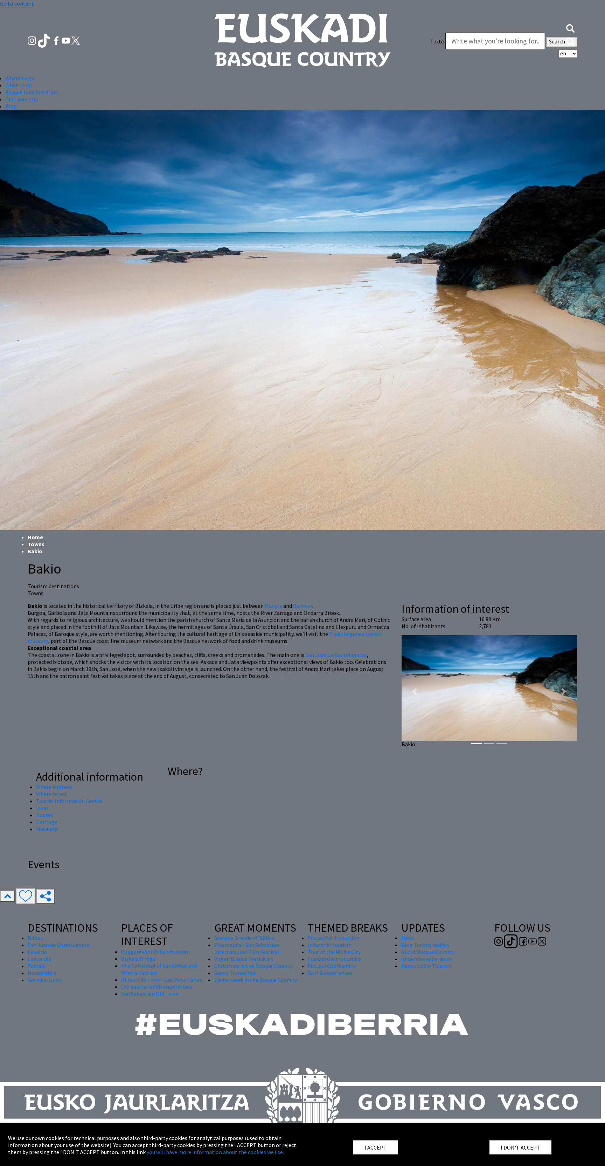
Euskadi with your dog (334, 937)
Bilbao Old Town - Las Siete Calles (161, 979)
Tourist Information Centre (69, 800)
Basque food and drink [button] (31, 92)
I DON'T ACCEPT (520, 1147)
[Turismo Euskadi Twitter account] (75, 39)
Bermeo (302, 605)
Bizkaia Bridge (138, 958)
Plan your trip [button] (21, 99)
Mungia (273, 605)
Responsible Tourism (426, 965)
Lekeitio (37, 951)
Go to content (17, 3)
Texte (437, 41)
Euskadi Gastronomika (335, 958)
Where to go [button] (20, 78)
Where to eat (51, 793)
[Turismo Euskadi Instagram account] (32, 39)
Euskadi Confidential (332, 965)
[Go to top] (7, 896)
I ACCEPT (375, 1147)
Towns (36, 544)
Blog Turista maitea (425, 944)
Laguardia (39, 958)
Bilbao (35, 937)
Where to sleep (54, 786)
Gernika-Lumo (45, 979)
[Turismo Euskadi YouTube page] (66, 39)
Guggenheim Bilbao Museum (155, 951)
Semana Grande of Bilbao (244, 937)
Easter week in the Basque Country (255, 979)
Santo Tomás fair (235, 972)
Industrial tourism (330, 944)
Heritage (46, 821)
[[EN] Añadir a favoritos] (25, 896)
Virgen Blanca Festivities (243, 958)
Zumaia (37, 965)
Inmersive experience (426, 958)
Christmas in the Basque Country (253, 965)
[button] (570, 27)
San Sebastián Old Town (150, 993)
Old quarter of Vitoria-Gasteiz (156, 986)
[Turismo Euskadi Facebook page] (57, 39)
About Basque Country (427, 951)
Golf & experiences (330, 972)
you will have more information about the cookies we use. (215, 1151)
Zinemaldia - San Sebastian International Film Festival (246, 948)
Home (35, 537)
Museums (47, 828)
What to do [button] (18, 85)
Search (557, 41)
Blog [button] (11, 106)
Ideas (42, 807)
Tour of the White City (334, 951)
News (407, 937)
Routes (44, 814)
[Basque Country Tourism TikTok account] (44, 39)
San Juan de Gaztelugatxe (336, 654)
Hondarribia (42, 972)
